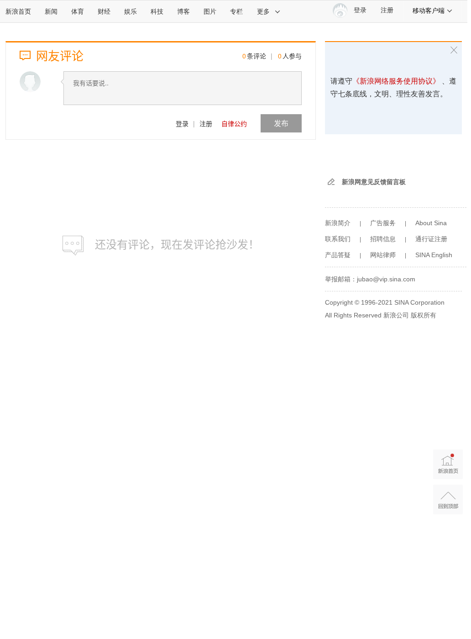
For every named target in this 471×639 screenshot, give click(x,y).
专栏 (236, 11)
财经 (104, 11)
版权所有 (423, 315)
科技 (157, 11)
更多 (263, 11)
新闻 (51, 11)
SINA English (433, 255)
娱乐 (130, 11)
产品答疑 (338, 255)
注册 (387, 10)
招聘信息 (383, 239)
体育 (77, 11)
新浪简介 (338, 223)
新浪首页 (18, 11)
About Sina (431, 223)
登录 (182, 123)
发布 (281, 123)
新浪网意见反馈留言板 (374, 181)
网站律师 (383, 255)
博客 (183, 11)
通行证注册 (431, 239)
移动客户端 (429, 10)
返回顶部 (448, 499)
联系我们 (338, 239)
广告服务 (383, 223)
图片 (210, 11)
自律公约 (234, 123)
